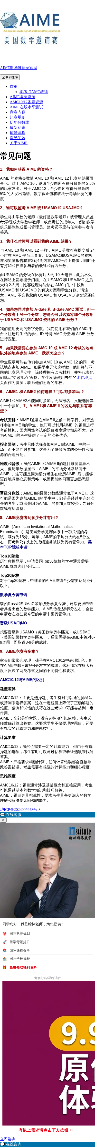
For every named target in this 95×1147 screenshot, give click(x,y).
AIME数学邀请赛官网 (18, 68)
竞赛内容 (17, 112)
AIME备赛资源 (22, 97)
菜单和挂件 (10, 77)
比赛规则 (17, 117)
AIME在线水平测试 (26, 107)
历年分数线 (19, 122)
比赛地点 (84, 377)
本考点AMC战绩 (33, 92)
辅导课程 (17, 133)
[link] (47, 1144)
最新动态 (17, 127)
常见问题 (17, 138)
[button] (47, 814)
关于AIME (19, 143)
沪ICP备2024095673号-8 (20, 809)
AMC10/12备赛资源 (26, 102)
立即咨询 (8, 1139)
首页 (14, 86)
